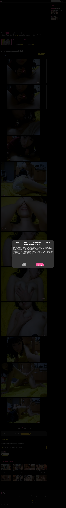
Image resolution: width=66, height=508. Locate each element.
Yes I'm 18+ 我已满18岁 (39, 265)
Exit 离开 (24, 265)
